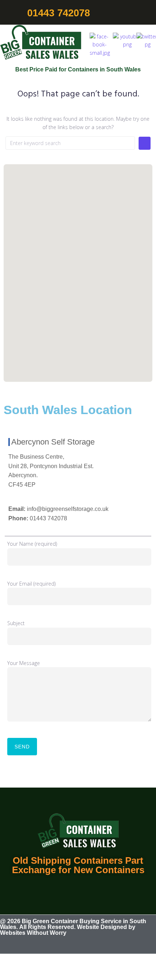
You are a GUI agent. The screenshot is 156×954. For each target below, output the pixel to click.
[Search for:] (70, 143)
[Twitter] (87, 944)
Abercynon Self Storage (53, 441)
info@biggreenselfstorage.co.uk (67, 509)
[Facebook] (69, 944)
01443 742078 (48, 518)
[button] (147, 13)
